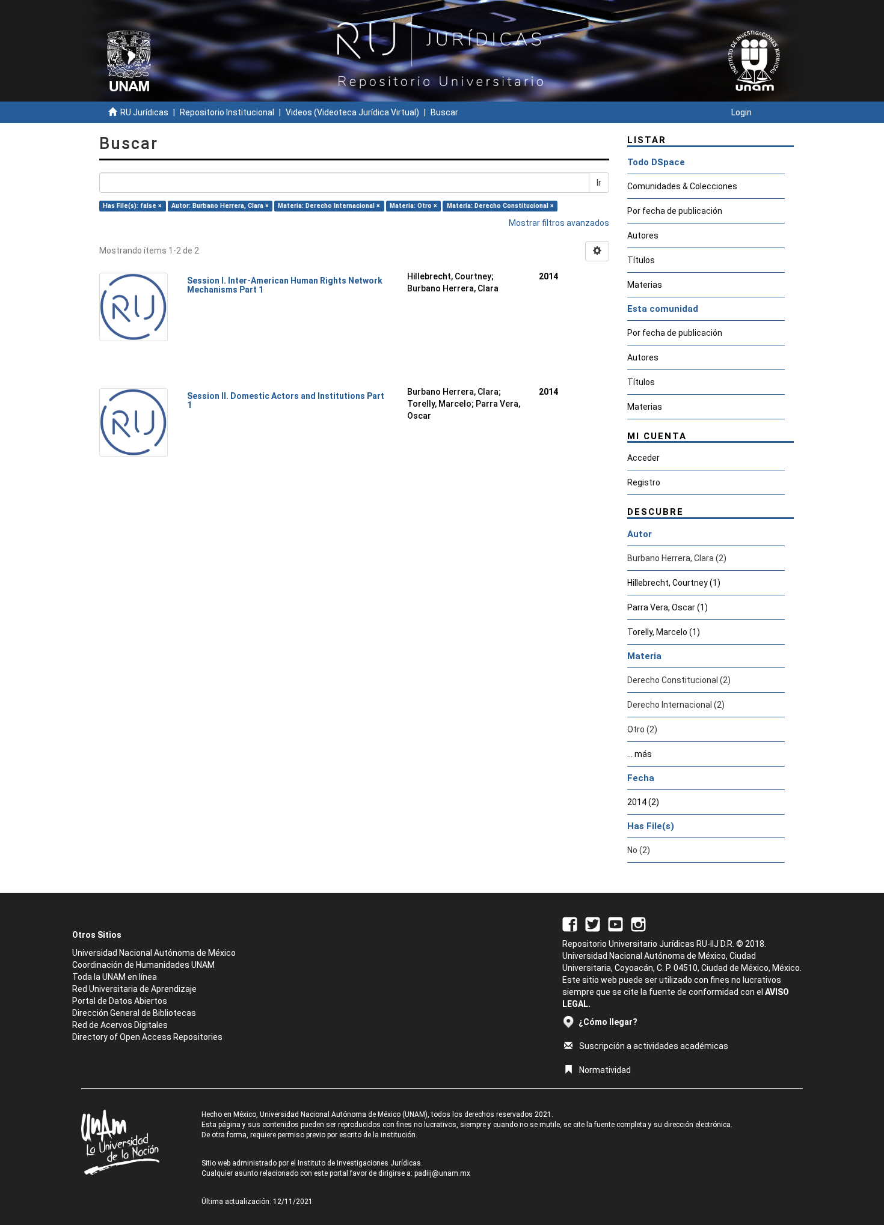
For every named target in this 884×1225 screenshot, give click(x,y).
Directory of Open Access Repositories (147, 1037)
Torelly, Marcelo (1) (663, 632)
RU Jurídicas (144, 112)
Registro (643, 482)
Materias (644, 285)
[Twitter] (592, 923)
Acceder (643, 458)
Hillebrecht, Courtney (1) (673, 583)
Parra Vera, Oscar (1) (667, 607)
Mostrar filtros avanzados (559, 223)
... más (639, 754)
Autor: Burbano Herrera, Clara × (220, 206)
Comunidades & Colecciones (682, 186)
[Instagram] (638, 923)
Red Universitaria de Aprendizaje (134, 989)
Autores (642, 235)
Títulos (641, 260)
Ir (599, 182)
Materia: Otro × (413, 206)
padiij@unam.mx (442, 1173)
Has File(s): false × (132, 206)
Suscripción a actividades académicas (653, 1046)
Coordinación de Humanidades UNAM (143, 965)
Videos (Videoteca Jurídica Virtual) (352, 112)
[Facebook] (569, 923)
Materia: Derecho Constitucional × (500, 206)
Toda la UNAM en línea (114, 977)
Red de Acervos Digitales (120, 1025)
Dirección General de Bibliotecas (134, 1013)
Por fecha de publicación (674, 211)
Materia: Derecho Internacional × (329, 206)
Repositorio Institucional (227, 112)
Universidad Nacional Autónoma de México (154, 953)
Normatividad (605, 1070)
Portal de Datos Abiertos (119, 1001)
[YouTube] (615, 923)
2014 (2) (643, 802)
